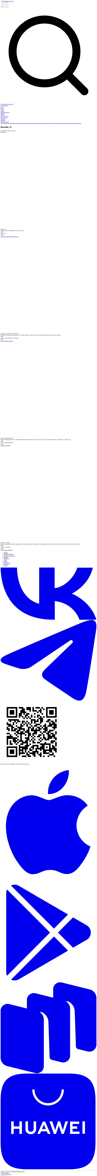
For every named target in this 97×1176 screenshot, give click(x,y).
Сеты (2, 107)
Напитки (3, 120)
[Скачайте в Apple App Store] (48, 884)
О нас (5, 560)
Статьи (5, 565)
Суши (2, 109)
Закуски (3, 115)
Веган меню (4, 118)
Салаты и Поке (4, 116)
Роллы (2, 108)
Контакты (6, 564)
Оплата (5, 561)
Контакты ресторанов (9, 555)
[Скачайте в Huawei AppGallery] (48, 1168)
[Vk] (48, 619)
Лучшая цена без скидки (7, 104)
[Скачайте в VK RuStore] (48, 1072)
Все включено (4, 105)
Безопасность (7, 563)
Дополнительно (5, 122)
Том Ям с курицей (5, 445)
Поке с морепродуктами (7, 341)
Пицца (2, 111)
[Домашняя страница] (7, 1)
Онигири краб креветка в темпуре (9, 236)
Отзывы (6, 557)
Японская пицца (5, 112)
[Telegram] (48, 700)
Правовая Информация (18, 1171)
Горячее (3, 113)
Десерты (3, 119)
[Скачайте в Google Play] (48, 980)
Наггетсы (3, 132)
